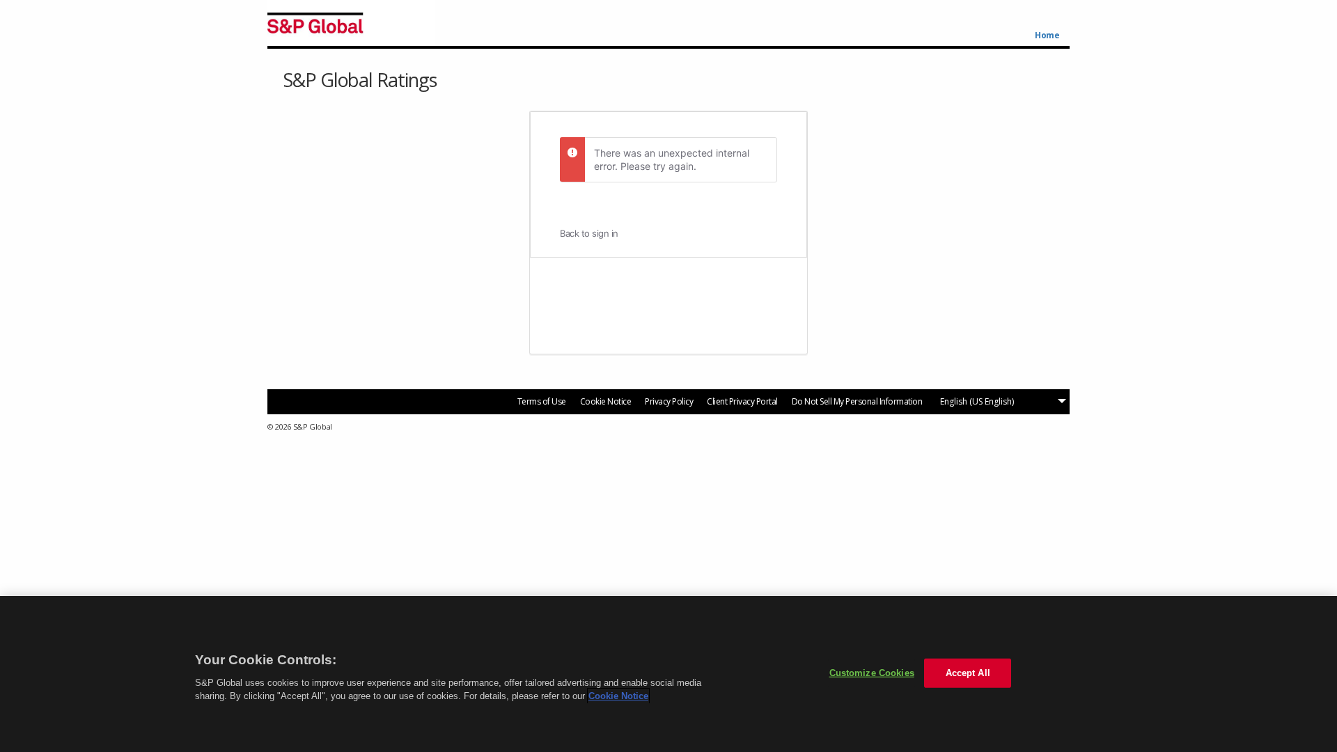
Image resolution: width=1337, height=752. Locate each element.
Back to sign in (589, 233)
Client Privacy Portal (742, 401)
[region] (668, 674)
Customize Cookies (871, 673)
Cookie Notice (606, 401)
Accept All (968, 673)
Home (1047, 35)
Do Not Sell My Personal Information (857, 401)
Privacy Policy (669, 401)
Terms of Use (541, 401)
